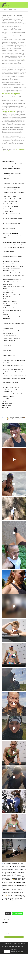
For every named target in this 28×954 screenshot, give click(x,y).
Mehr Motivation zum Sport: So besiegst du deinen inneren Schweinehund (13, 295)
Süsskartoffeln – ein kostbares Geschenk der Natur (13, 348)
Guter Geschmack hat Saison (9, 9)
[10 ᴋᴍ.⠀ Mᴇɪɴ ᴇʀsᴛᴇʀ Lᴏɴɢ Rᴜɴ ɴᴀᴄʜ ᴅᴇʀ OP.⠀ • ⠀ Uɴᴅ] (14, 679)
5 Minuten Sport (6, 178)
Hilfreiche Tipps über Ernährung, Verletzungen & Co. (12, 163)
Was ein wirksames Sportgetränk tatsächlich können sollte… (13, 372)
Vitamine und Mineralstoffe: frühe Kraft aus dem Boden (14, 360)
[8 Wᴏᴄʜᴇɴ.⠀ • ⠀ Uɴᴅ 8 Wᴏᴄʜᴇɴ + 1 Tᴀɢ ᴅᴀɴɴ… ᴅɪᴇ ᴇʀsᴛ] (14, 777)
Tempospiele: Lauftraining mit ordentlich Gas (11, 352)
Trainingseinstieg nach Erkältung (9, 355)
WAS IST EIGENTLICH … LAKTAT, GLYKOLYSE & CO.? (14, 375)
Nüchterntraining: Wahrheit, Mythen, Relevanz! (12, 310)
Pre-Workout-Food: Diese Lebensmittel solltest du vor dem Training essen (13, 317)
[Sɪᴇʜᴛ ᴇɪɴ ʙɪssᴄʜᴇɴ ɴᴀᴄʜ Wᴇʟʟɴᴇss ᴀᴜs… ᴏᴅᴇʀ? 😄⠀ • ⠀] (14, 753)
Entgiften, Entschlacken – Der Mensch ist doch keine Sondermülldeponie (13, 248)
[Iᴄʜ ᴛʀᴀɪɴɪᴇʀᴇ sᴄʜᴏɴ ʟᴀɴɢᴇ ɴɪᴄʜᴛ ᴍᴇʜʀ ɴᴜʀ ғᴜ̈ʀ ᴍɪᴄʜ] (14, 850)
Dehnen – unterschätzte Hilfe (8, 216)
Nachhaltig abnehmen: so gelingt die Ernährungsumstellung (10, 304)
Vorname (4, 928)
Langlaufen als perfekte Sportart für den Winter (12, 279)
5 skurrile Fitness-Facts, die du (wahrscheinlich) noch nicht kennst (13, 184)
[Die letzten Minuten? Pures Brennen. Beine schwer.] (14, 606)
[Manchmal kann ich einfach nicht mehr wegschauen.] (14, 459)
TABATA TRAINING (7, 350)
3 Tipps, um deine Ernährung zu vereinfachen (12, 173)
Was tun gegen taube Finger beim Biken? (11, 382)
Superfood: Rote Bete (7, 345)
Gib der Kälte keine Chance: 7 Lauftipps (11, 261)
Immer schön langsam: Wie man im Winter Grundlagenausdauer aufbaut (11, 269)
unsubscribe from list (14, 939)
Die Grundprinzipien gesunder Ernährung (11, 239)
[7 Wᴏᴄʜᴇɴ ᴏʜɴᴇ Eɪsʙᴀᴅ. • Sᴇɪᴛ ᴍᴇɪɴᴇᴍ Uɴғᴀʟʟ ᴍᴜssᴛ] (14, 826)
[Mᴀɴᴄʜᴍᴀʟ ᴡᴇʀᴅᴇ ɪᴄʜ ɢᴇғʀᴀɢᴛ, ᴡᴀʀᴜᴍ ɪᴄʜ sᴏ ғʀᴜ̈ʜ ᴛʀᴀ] (14, 875)
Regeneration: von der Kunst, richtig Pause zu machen (13, 323)
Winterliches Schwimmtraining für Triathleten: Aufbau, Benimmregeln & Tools (13, 390)
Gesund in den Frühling (7, 258)
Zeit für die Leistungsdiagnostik (9, 398)
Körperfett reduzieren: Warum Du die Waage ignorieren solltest (13, 276)
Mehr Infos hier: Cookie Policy (17, 951)
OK (6, 951)
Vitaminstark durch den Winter (9, 362)
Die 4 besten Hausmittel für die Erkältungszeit (12, 226)
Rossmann (7, 147)
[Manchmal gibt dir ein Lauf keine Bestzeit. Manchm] (14, 484)
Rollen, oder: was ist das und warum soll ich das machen (14, 330)
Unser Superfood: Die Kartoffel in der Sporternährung (13, 357)
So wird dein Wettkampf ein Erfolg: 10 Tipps (11, 338)
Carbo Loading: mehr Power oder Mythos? (11, 203)
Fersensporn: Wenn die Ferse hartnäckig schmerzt (13, 256)
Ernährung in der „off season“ (8, 251)
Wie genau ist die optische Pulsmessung (11, 387)
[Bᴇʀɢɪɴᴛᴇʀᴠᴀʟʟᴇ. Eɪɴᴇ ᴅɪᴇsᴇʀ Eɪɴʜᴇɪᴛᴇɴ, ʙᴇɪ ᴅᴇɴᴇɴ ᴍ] (14, 508)
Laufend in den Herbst (7, 284)
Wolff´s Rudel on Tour (6, 405)
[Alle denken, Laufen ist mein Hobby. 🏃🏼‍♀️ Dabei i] (14, 435)
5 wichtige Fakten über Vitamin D (9, 189)
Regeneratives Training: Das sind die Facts (11, 325)
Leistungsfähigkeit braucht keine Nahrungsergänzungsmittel (9, 291)
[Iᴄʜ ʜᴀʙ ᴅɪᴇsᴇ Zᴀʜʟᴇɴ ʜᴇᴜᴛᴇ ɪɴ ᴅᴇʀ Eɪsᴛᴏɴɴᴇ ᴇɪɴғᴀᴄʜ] (14, 655)
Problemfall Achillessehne (8, 320)
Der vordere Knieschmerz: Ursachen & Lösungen (12, 218)
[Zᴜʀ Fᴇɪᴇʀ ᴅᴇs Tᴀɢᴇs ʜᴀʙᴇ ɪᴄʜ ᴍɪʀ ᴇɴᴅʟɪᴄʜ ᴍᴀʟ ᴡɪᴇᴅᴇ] (14, 630)
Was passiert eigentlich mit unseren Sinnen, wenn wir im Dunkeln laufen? (14, 379)
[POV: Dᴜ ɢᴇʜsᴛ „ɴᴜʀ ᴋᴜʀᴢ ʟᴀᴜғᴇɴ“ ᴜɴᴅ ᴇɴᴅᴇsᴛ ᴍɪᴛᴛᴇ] (14, 582)
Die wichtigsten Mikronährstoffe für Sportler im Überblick (14, 244)
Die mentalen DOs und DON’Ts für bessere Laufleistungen (14, 242)
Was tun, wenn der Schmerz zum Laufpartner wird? (13, 384)
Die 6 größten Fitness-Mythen (9, 228)
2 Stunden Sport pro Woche (8, 170)
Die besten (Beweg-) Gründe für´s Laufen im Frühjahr (13, 230)
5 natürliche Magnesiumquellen (9, 180)
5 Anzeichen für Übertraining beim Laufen (11, 175)
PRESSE (4, 401)
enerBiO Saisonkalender (11, 144)
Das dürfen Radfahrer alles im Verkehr (10, 206)
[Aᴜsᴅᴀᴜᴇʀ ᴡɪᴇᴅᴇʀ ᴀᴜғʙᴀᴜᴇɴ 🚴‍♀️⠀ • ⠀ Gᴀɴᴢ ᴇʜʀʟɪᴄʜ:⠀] (14, 801)
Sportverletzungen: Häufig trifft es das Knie (11, 343)
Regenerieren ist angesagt (8, 328)
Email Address (5, 922)
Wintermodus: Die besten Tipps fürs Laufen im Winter (13, 393)
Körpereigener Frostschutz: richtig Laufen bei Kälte (13, 272)
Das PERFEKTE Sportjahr (8, 211)
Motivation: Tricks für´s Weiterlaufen (10, 301)
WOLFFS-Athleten (5, 407)
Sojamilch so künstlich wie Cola (9, 340)
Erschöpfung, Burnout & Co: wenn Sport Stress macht (13, 253)
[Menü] (25, 4)
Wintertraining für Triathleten (8, 396)
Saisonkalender (7, 15)
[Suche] (22, 5)
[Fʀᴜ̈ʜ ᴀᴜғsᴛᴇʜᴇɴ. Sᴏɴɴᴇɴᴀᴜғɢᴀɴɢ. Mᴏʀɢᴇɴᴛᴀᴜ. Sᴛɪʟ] (14, 533)
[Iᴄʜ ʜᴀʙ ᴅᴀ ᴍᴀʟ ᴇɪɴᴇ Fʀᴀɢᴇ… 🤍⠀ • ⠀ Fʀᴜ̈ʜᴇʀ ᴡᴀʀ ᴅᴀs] (14, 704)
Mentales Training (6, 298)
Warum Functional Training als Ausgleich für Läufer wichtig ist (13, 366)
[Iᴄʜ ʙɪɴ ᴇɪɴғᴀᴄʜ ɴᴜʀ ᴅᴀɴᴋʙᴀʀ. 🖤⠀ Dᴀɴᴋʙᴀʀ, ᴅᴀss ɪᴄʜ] (14, 728)
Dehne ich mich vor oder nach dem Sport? (11, 213)
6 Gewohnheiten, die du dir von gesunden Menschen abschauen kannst (13, 193)
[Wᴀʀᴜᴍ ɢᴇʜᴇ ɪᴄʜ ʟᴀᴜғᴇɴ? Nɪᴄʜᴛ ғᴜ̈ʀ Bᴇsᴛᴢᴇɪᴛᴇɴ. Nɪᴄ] (14, 557)
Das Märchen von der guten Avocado (10, 208)
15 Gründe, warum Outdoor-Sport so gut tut (11, 168)
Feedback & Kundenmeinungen (8, 161)
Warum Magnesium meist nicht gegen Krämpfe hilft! (13, 369)
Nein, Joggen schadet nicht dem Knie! (10, 307)
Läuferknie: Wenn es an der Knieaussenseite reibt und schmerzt (13, 287)
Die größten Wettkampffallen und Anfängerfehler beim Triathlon (13, 236)
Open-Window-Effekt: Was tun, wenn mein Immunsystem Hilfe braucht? (14, 313)
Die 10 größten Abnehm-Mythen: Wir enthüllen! (12, 221)
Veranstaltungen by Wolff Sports (8, 403)
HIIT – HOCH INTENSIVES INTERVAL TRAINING (13, 266)
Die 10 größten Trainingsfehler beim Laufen (11, 223)
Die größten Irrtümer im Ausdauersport (10, 233)
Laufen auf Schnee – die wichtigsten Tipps (11, 281)
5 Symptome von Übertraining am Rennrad (11, 187)
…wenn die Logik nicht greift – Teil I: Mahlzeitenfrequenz (14, 166)
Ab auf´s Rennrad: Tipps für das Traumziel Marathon (13, 198)
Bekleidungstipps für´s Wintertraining (10, 201)
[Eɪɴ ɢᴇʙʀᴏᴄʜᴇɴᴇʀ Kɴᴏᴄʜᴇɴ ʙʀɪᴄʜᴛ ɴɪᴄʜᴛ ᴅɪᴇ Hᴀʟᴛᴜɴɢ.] (14, 899)
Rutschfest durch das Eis (8, 333)
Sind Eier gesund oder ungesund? (9, 335)
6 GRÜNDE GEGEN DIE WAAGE (9, 196)
